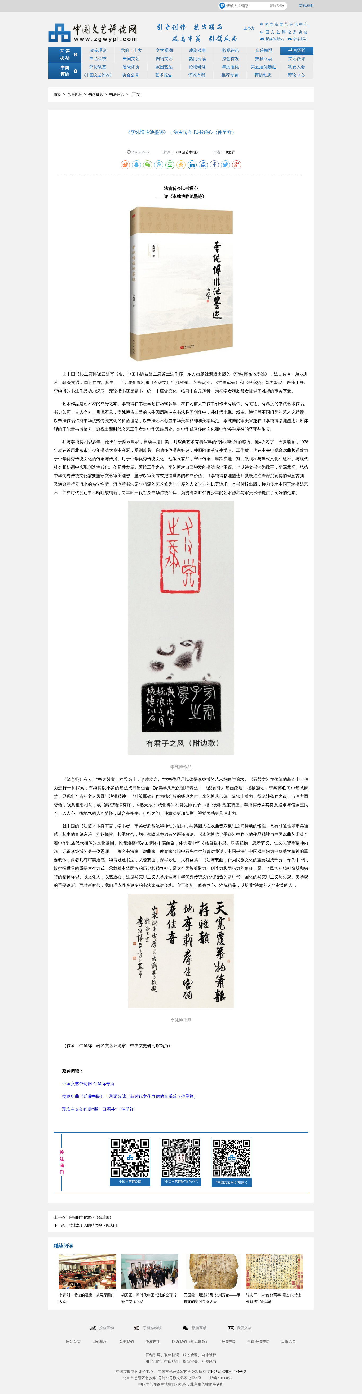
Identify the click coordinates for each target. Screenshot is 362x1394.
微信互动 (200, 1328)
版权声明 (152, 1342)
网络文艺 (164, 58)
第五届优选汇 (263, 67)
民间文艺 (131, 58)
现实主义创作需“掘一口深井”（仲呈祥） (100, 1109)
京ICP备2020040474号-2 (226, 1372)
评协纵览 (97, 67)
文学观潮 (164, 50)
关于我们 (126, 1342)
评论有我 (196, 75)
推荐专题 (230, 75)
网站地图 (306, 6)
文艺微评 (296, 58)
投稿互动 (263, 58)
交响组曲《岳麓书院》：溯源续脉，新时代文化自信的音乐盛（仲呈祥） (130, 1096)
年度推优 (230, 67)
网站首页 (73, 1342)
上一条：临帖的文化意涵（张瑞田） (83, 1217)
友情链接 (228, 1342)
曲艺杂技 (98, 58)
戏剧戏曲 (197, 50)
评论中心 (296, 75)
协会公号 (130, 75)
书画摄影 (296, 50)
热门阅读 (197, 58)
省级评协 (130, 67)
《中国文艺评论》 (98, 75)
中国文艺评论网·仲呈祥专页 (88, 1083)
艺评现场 (74, 95)
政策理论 (98, 50)
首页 (57, 95)
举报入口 (288, 1342)
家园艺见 (164, 67)
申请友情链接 (258, 1342)
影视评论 (230, 50)
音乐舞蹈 (263, 50)
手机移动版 (153, 1328)
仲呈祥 (229, 152)
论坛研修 (197, 67)
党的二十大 (131, 50)
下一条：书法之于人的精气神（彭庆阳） (87, 1225)
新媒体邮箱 (274, 39)
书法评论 (116, 95)
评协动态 (263, 75)
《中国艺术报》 (187, 152)
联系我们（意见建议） (190, 1342)
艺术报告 (163, 75)
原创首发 (230, 58)
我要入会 (296, 67)
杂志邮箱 (300, 39)
